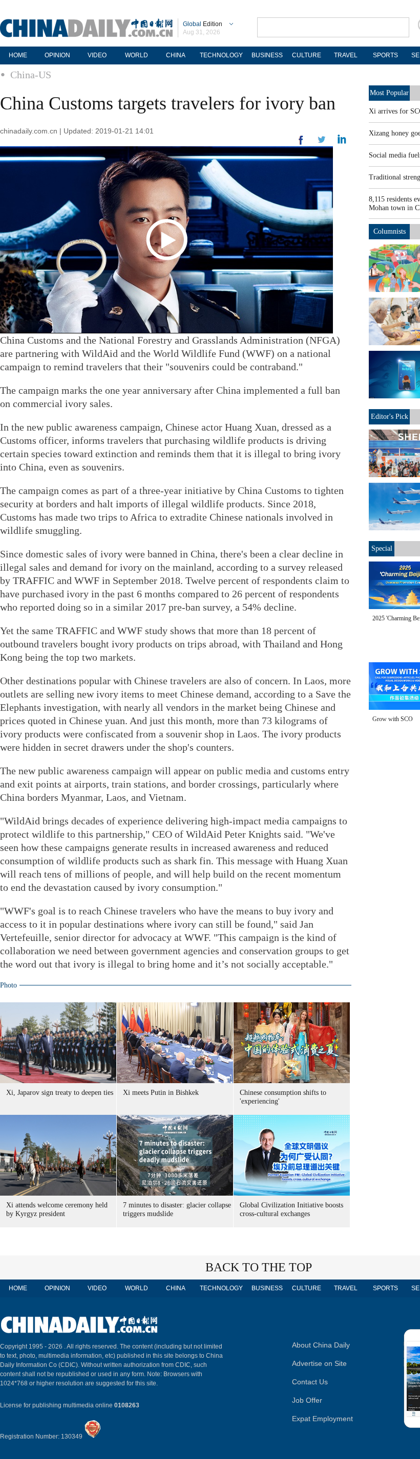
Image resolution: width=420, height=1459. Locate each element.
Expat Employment (322, 1419)
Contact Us (310, 1382)
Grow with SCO (392, 719)
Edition (202, 24)
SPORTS (385, 55)
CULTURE (306, 55)
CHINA (175, 55)
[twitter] (342, 141)
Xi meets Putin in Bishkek (161, 1092)
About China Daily (321, 1345)
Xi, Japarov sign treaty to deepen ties (59, 1092)
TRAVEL (346, 55)
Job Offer (307, 1400)
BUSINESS (267, 55)
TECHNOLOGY (221, 55)
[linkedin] (321, 142)
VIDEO (97, 55)
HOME (18, 55)
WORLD (136, 55)
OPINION (57, 55)
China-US (30, 74)
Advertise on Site (319, 1363)
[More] (301, 144)
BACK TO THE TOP (258, 1267)
